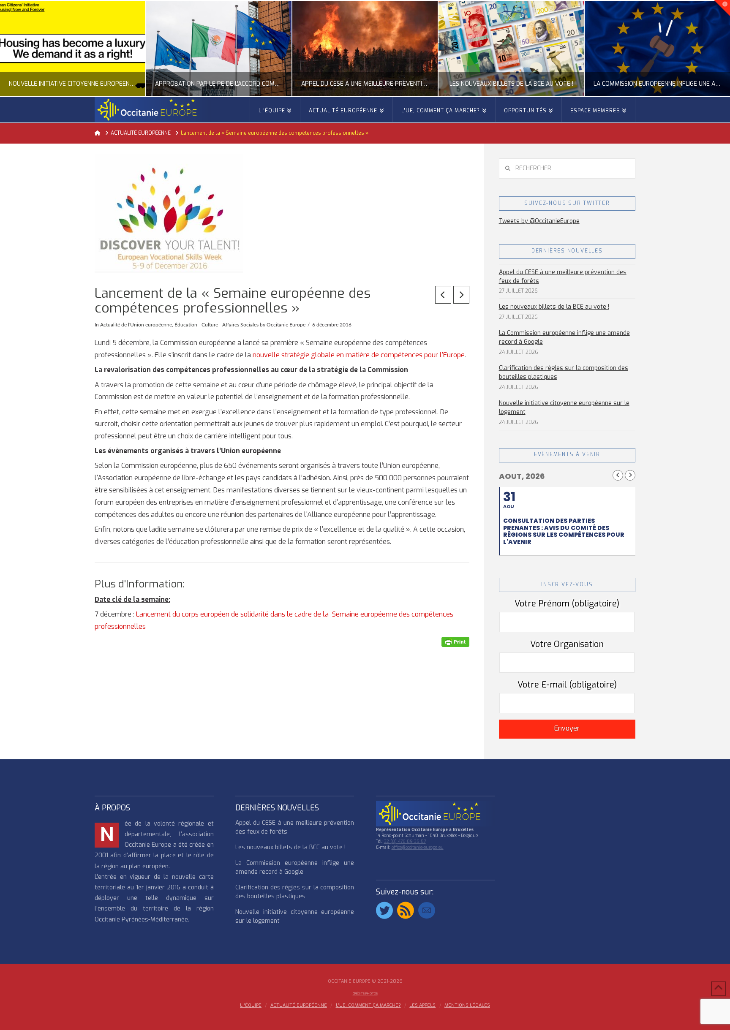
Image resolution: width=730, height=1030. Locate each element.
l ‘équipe (250, 1005)
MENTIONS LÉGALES (467, 1005)
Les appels (422, 1005)
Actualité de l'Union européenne (136, 324)
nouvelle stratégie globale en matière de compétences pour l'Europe (359, 355)
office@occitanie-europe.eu (418, 847)
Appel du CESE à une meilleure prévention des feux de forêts (562, 276)
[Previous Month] (618, 475)
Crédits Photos (365, 993)
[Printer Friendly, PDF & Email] (455, 642)
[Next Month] (630, 475)
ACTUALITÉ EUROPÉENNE (298, 1005)
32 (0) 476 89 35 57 (405, 841)
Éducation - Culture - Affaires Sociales (216, 324)
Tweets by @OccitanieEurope (539, 221)
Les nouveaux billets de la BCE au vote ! (554, 307)
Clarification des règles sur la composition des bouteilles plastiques (563, 372)
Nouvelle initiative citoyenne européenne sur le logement (564, 407)
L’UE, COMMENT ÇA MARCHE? (368, 1005)
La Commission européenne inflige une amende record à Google (564, 337)
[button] (722, 8)
